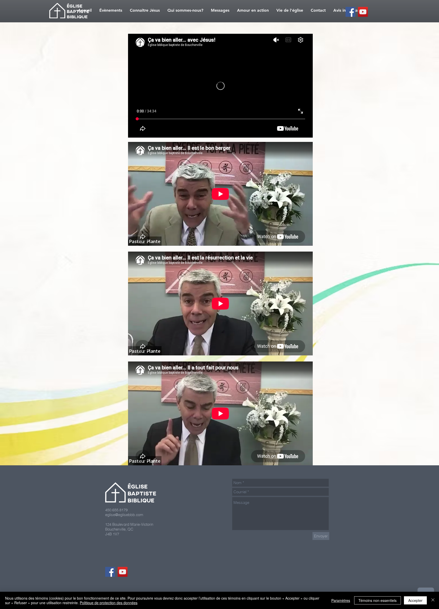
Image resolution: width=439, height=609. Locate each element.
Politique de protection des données (108, 602)
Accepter (415, 600)
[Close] (433, 600)
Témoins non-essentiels (377, 600)
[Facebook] (350, 12)
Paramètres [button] (340, 600)
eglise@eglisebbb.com (124, 514)
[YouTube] (363, 12)
